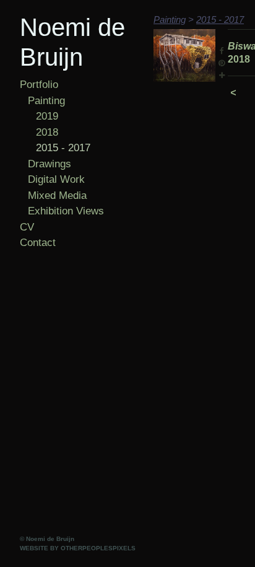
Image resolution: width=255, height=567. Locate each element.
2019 (47, 116)
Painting (46, 101)
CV (27, 227)
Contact (38, 242)
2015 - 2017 (63, 148)
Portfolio (39, 84)
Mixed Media (57, 195)
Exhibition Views (66, 211)
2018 (47, 132)
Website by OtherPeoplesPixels (78, 548)
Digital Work (56, 179)
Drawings (49, 164)
